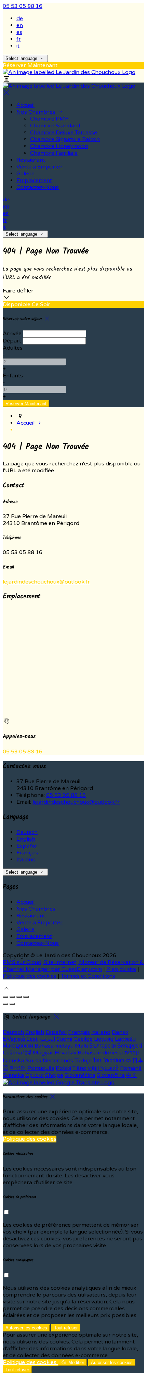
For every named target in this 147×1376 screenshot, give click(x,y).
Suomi (64, 1039)
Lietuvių (103, 1039)
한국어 (18, 1068)
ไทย (98, 1060)
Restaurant (30, 915)
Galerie (25, 929)
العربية (47, 1039)
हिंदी (27, 1052)
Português (40, 1068)
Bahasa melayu (54, 1045)
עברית (131, 1052)
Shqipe (54, 1075)
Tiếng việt (84, 1068)
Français (27, 852)
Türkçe (83, 1060)
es (19, 32)
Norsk (33, 1060)
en (19, 25)
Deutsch (27, 832)
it (17, 45)
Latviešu (125, 1039)
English (25, 839)
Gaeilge (83, 1039)
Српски (34, 1075)
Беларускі (129, 1045)
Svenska (13, 1075)
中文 (131, 1075)
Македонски (18, 1045)
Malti (81, 1045)
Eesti (32, 1039)
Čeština (12, 1052)
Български (102, 1045)
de (19, 18)
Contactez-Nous (37, 943)
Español (27, 845)
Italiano (26, 859)
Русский (108, 1068)
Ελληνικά (14, 1039)
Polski (63, 1068)
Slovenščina (80, 1075)
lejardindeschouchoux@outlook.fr (46, 581)
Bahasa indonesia (100, 1052)
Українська (117, 1060)
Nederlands (58, 1060)
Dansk (120, 1032)
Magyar (43, 1052)
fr (18, 39)
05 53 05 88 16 (22, 6)
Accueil (25, 902)
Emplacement (34, 936)
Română (131, 1068)
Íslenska (13, 1060)
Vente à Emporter (39, 922)
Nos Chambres (35, 908)
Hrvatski (65, 1052)
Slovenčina (111, 1075)
